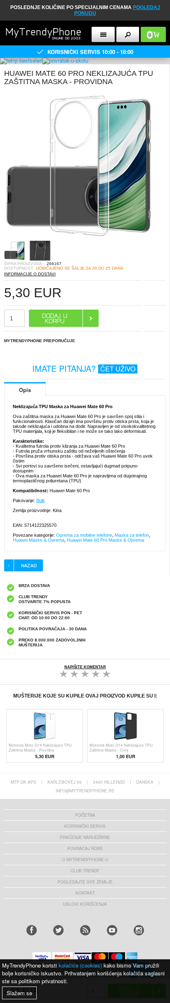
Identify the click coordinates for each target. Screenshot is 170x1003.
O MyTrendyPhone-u (85, 859)
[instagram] (139, 930)
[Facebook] (31, 930)
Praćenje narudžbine (85, 837)
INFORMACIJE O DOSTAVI (30, 274)
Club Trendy (85, 871)
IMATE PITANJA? (83, 368)
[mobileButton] (127, 34)
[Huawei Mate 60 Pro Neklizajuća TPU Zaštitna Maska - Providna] (78, 238)
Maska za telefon (132, 535)
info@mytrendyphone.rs (85, 791)
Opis (25, 390)
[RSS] (85, 930)
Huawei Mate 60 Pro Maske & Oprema (105, 540)
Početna (85, 815)
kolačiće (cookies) (80, 965)
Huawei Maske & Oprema (38, 540)
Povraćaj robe (85, 848)
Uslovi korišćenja (85, 904)
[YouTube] (112, 930)
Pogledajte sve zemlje (85, 882)
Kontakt (85, 893)
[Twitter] (58, 930)
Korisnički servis (85, 826)
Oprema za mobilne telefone (84, 535)
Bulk (40, 500)
